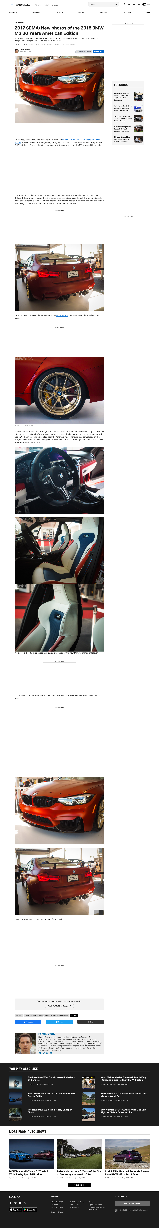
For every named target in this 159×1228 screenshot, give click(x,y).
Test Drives (37, 12)
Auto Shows (20, 23)
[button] (101, 912)
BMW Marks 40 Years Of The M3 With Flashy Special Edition (28, 1173)
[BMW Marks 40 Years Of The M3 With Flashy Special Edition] (15, 1093)
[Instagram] (139, 4)
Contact (46, 5)
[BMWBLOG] (26, 1197)
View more (79, 1185)
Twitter (60, 1022)
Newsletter (55, 5)
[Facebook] (124, 4)
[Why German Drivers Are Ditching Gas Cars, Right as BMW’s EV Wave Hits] (88, 1109)
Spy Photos (103, 12)
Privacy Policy (74, 1207)
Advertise (38, 5)
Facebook (29, 1022)
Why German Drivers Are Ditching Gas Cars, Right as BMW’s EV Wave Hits (124, 1111)
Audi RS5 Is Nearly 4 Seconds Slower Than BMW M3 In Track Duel (127, 1173)
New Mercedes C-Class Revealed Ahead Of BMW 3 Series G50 (123, 108)
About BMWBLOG (57, 1202)
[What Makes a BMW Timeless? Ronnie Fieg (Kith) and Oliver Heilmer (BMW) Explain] (88, 1077)
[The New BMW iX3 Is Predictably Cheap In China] (15, 1109)
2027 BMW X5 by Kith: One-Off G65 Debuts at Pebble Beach (123, 118)
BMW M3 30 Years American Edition (56, 1015)
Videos (81, 12)
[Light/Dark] (144, 4)
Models (12, 12)
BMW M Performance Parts (34, 1015)
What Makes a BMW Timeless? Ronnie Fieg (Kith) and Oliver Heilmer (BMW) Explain (123, 1078)
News (59, 12)
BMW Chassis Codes (77, 1202)
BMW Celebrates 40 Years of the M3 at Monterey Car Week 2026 (79, 1173)
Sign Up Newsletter (95, 1205)
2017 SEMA (19, 1015)
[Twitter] (129, 4)
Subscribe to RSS (57, 1207)
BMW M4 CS (62, 315)
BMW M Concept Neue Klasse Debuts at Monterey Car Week (122, 129)
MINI (148, 12)
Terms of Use (74, 1205)
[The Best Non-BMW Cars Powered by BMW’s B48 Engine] (15, 1077)
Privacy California (57, 1212)
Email (92, 1022)
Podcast (127, 12)
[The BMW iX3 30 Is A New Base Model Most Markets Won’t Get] (88, 1093)
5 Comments (98, 52)
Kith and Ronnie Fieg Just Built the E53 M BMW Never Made (122, 139)
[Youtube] (134, 4)
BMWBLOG (18, 45)
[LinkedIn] (51, 1053)
